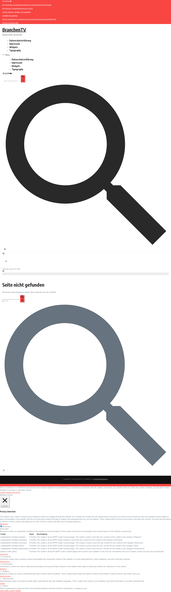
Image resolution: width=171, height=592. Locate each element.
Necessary (7, 526)
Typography (15, 50)
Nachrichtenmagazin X (101, 479)
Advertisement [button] (5, 576)
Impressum (14, 43)
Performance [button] (5, 562)
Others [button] (2, 583)
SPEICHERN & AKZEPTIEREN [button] (10, 591)
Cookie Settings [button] (6, 492)
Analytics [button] (3, 569)
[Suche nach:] (14, 81)
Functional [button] (4, 554)
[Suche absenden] (23, 78)
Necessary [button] (4, 524)
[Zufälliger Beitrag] (3, 271)
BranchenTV (14, 29)
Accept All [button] (16, 492)
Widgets (13, 47)
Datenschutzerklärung (20, 40)
